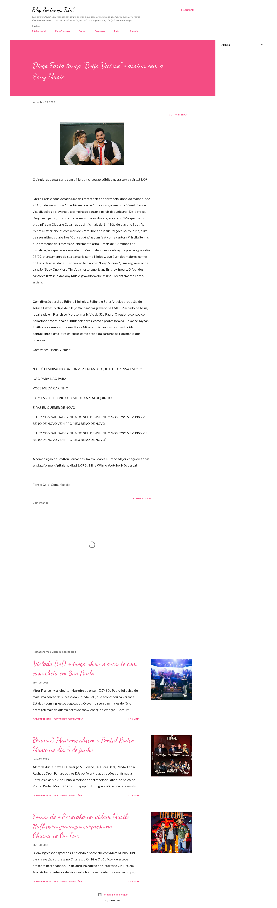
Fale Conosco (62, 31)
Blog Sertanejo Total (53, 9)
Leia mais (133, 719)
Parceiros (100, 31)
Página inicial (39, 31)
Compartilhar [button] (178, 114)
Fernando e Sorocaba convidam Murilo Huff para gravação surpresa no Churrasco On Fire (81, 825)
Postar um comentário (68, 719)
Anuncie (134, 31)
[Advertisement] (87, 610)
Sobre (82, 31)
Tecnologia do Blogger (115, 894)
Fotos (117, 31)
